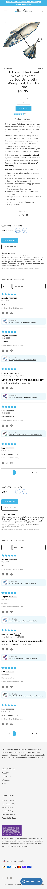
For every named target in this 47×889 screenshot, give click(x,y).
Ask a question (9, 247)
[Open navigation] (6, 11)
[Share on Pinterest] (27, 216)
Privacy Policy (7, 811)
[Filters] (9, 286)
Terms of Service (8, 814)
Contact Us (6, 776)
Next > (40, 68)
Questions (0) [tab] (19, 279)
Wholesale (6, 780)
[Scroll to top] (42, 885)
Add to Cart (23, 109)
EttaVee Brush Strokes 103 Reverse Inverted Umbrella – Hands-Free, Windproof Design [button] (26, 435)
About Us (5, 773)
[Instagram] (5, 878)
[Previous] (4, 3)
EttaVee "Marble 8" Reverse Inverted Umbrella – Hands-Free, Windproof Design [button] (25, 397)
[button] (19, 114)
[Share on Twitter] (23, 216)
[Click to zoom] (41, 22)
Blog (4, 783)
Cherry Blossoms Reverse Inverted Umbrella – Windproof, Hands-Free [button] (22, 322)
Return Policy (7, 807)
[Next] (43, 3)
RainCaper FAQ (8, 804)
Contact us (23, 211)
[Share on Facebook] (20, 216)
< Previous (8, 68)
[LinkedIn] (8, 878)
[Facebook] (3, 878)
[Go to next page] (37, 472)
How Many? (23, 99)
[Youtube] (11, 878)
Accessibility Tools (9, 818)
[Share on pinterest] (11, 313)
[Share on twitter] (7, 313)
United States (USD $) (15, 861)
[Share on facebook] (2, 313)
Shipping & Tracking (10, 800)
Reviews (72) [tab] (7, 279)
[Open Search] (40, 11)
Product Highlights (22, 119)
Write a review (9, 240)
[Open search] (3, 286)
